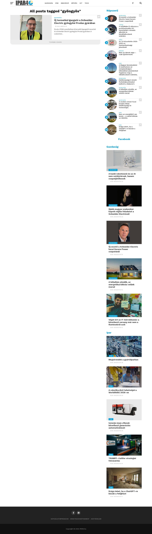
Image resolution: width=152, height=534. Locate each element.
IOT (81, 3)
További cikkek (55, 42)
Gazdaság (49, 3)
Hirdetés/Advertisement (79, 519)
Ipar (56, 3)
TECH (87, 3)
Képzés (74, 3)
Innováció (65, 3)
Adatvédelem (96, 519)
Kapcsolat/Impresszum (59, 519)
